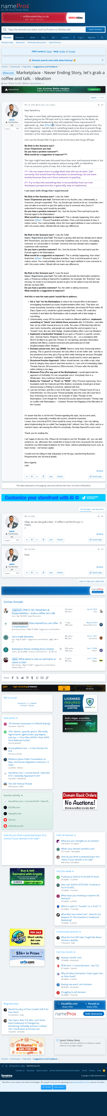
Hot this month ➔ (65, 952)
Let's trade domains (22, 636)
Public (62, 51)
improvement (35, 83)
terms (87, 1082)
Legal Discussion (34, 616)
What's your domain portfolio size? (77, 848)
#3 (102, 549)
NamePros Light (18, 1066)
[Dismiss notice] (102, 60)
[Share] (98, 105)
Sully (73, 943)
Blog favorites (11, 1003)
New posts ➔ (11, 718)
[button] (26, 37)
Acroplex (21, 1031)
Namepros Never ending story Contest (33, 648)
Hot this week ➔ (65, 871)
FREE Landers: (39, 51)
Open (49, 51)
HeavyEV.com (14, 813)
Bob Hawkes (16, 665)
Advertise (30, 1070)
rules (20, 667)
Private (72, 51)
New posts (20, 42)
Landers (65, 37)
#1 (102, 105)
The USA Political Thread (20, 783)
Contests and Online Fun (37, 651)
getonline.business (19, 629)
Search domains (95, 29)
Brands (18, 743)
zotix (5, 83)
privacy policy (78, 1082)
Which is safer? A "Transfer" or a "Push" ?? (81, 906)
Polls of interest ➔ (66, 835)
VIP (12, 125)
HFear (94, 651)
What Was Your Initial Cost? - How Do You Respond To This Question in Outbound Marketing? (81, 917)
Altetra (20, 767)
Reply (101, 471)
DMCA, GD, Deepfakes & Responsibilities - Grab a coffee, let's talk (33, 611)
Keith (21, 786)
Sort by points (98, 509)
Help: (56, 51)
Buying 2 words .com (71, 957)
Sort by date (85, 509)
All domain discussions (37, 42)
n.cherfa (18, 754)
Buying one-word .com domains (76, 984)
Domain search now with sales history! (52, 60)
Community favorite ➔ (68, 931)
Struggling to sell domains (73, 992)
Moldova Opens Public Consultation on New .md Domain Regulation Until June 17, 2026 (28, 762)
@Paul (48, 125)
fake (27, 83)
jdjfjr (51, 639)
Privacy (92, 1070)
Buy (43, 37)
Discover (19, 37)
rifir (55, 639)
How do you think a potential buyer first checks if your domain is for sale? (25, 837)
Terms (84, 1070)
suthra (14, 651)
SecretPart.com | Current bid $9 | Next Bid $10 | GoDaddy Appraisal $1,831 (28, 774)
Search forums (55, 42)
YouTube (23, 705)
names (14, 667)
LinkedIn (33, 703)
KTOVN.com (14, 807)
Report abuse (42, 1070)
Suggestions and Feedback (49, 629)
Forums (7, 37)
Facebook (21, 703)
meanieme (93, 638)
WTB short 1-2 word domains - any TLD (80, 965)
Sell (53, 37)
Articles (31, 705)
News (32, 37)
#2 (102, 516)
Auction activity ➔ (13, 795)
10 (52, 652)
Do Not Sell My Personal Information (64, 1070)
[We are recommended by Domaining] (6, 1077)
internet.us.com (15, 825)
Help (99, 1070)
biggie (94, 661)
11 (55, 652)
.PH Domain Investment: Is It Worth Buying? (29, 723)
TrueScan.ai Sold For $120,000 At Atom (80, 876)
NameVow (21, 778)
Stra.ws (11, 819)
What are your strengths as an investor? (80, 840)
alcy (13, 639)
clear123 (20, 726)
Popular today (7, 42)
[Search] (102, 37)
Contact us (20, 1070)
